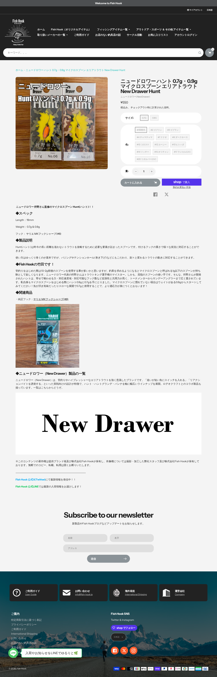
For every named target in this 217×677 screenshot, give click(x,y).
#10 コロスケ (143, 144)
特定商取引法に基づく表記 (26, 619)
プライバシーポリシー (24, 624)
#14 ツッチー (143, 152)
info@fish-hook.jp (84, 594)
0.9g (154, 118)
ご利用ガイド (18, 629)
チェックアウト (139, 107)
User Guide (31, 594)
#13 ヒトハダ (178, 144)
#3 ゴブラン (173, 130)
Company (180, 594)
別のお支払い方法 (182, 187)
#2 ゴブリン (156, 130)
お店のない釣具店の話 (24, 642)
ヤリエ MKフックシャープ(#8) (43, 233)
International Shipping (136, 594)
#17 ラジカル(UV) (182, 152)
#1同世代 (141, 130)
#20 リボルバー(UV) (146, 159)
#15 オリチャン (161, 152)
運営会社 (16, 647)
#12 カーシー (161, 144)
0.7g (144, 118)
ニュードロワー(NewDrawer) (135, 96)
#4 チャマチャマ (144, 137)
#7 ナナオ (162, 137)
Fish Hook (21, 668)
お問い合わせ (18, 638)
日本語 (210, 10)
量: (127, 171)
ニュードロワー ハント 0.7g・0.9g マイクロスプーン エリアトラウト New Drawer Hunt (75, 70)
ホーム (19, 70)
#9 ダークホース (180, 137)
